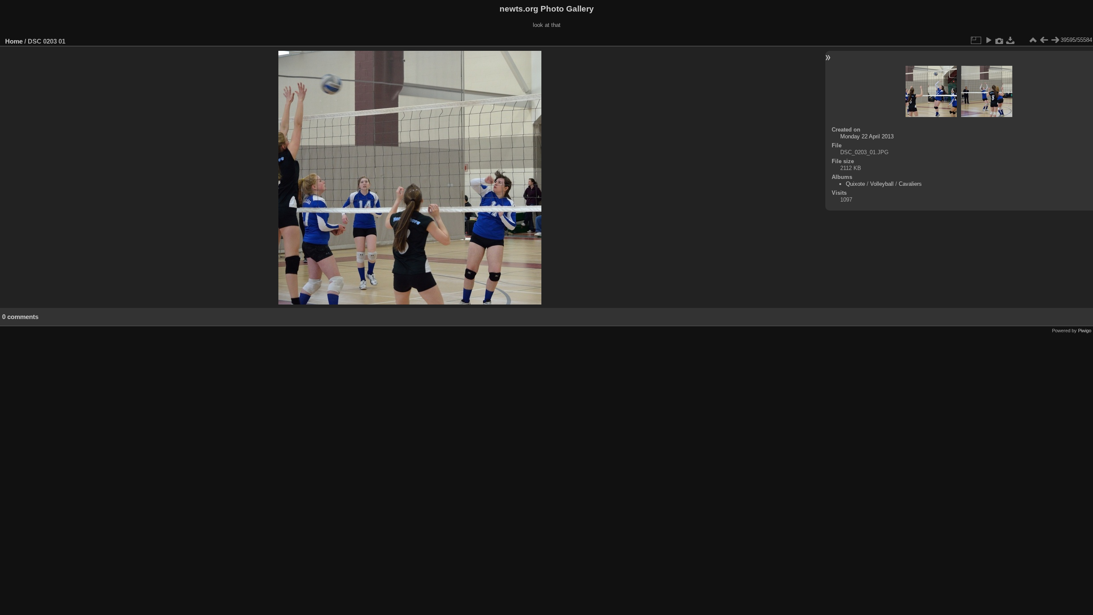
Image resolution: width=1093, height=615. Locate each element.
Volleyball (882, 184)
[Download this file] (1010, 40)
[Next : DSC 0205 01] (1055, 40)
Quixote (855, 184)
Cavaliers (910, 184)
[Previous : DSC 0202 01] (1043, 40)
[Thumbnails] (1032, 40)
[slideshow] (988, 40)
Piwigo (1084, 330)
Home (14, 41)
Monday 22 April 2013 (867, 136)
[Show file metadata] (999, 40)
